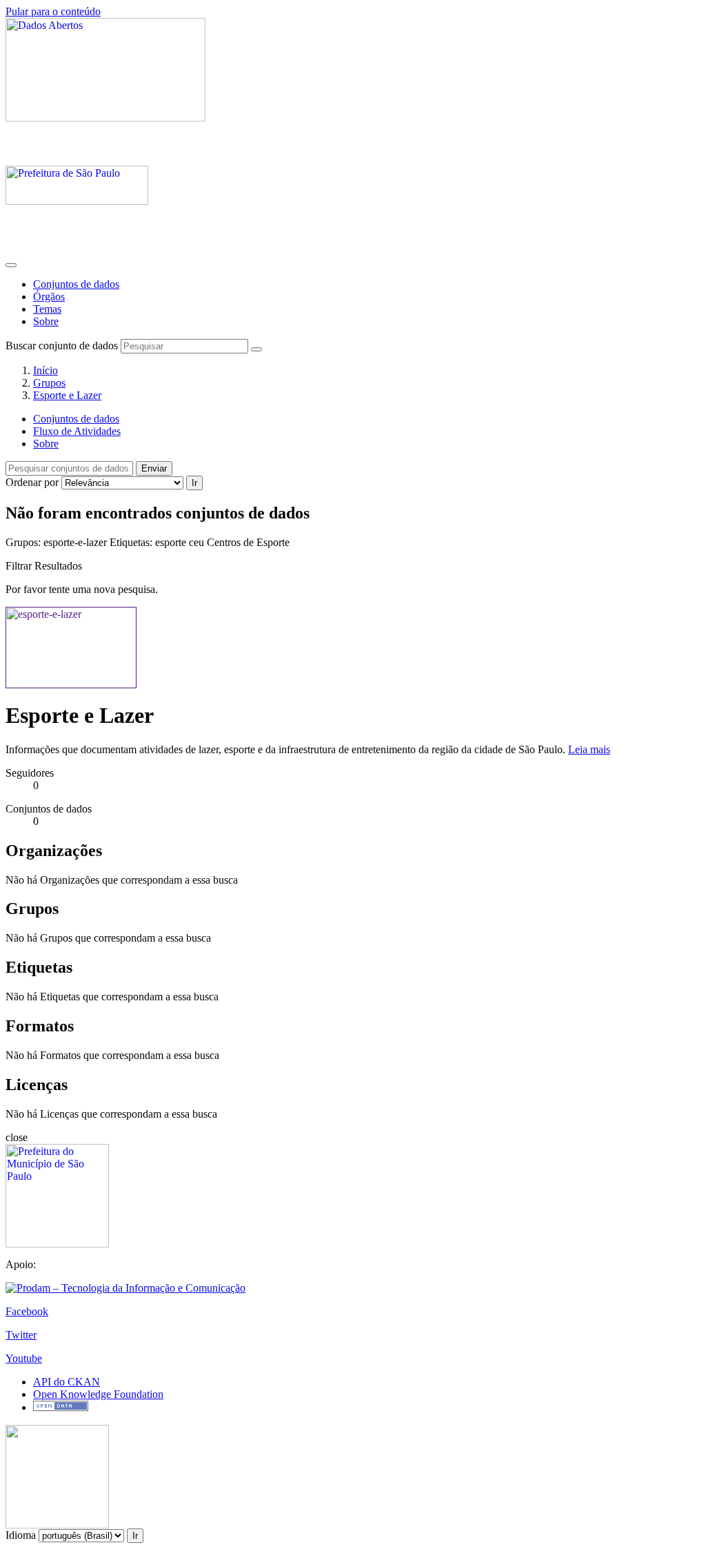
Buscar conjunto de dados (62, 345)
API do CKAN (66, 1382)
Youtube (24, 1358)
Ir (194, 483)
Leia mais (589, 749)
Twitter (21, 1335)
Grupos (49, 383)
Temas (47, 309)
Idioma (21, 1535)
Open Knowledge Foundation (98, 1394)
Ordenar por (32, 482)
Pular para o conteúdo (53, 11)
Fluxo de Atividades (77, 431)
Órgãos (49, 296)
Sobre (46, 321)
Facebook (27, 1311)
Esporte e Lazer (67, 395)
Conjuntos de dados (76, 284)
